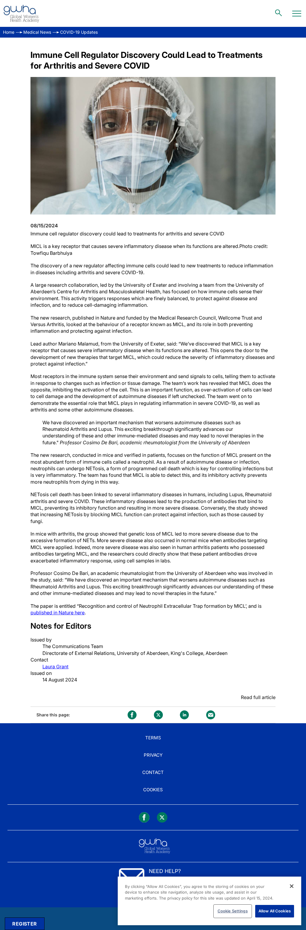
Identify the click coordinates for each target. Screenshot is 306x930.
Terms (153, 738)
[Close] (291, 886)
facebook (132, 714)
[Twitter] (162, 817)
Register (24, 924)
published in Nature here (57, 613)
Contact (153, 772)
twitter (158, 714)
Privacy (153, 755)
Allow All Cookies (274, 911)
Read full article (258, 697)
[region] (209, 901)
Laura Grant (55, 667)
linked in (184, 714)
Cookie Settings (233, 911)
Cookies (153, 789)
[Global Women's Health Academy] (21, 13)
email (210, 714)
